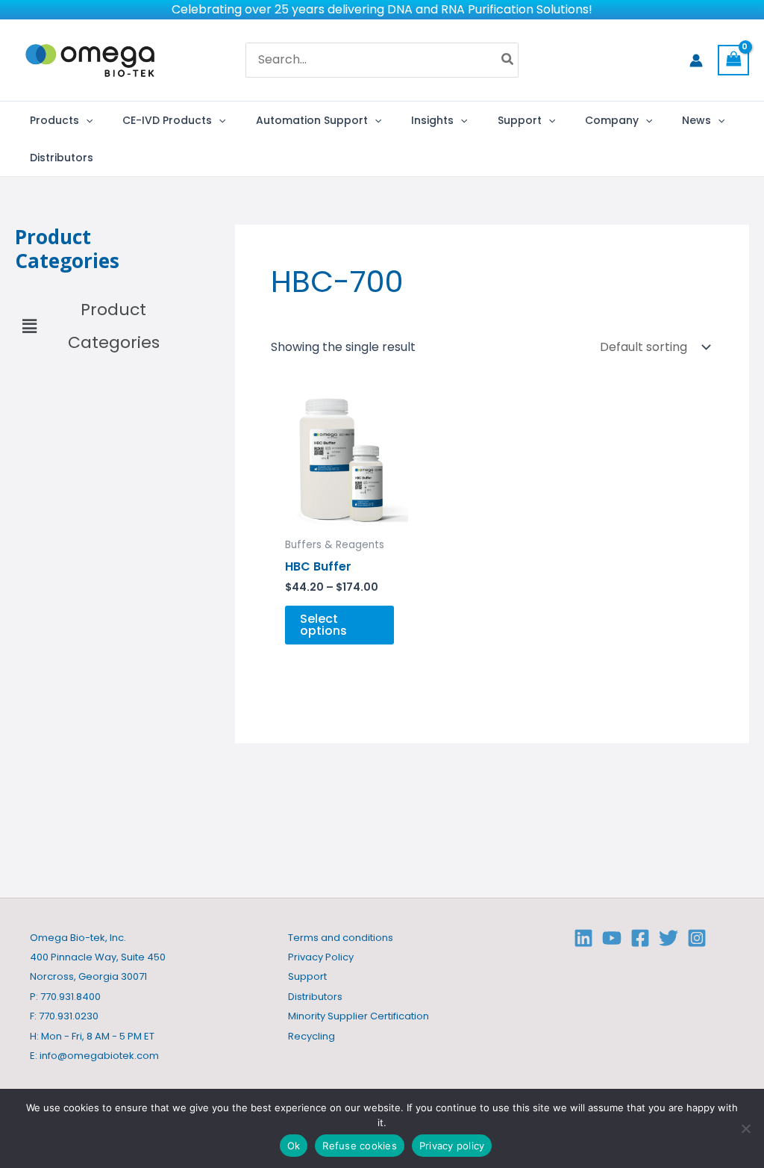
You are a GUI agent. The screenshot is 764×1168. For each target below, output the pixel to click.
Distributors (315, 997)
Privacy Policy (321, 957)
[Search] (508, 60)
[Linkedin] (583, 938)
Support (307, 976)
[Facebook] (640, 938)
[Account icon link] (696, 60)
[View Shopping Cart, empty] (733, 60)
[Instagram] (697, 938)
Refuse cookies (359, 1146)
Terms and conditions (340, 938)
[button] (86, 120)
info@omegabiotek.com (99, 1056)
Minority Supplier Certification (358, 1016)
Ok (294, 1146)
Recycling (311, 1036)
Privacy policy (452, 1146)
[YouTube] (611, 938)
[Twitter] (668, 938)
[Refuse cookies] (745, 1128)
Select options (323, 624)
